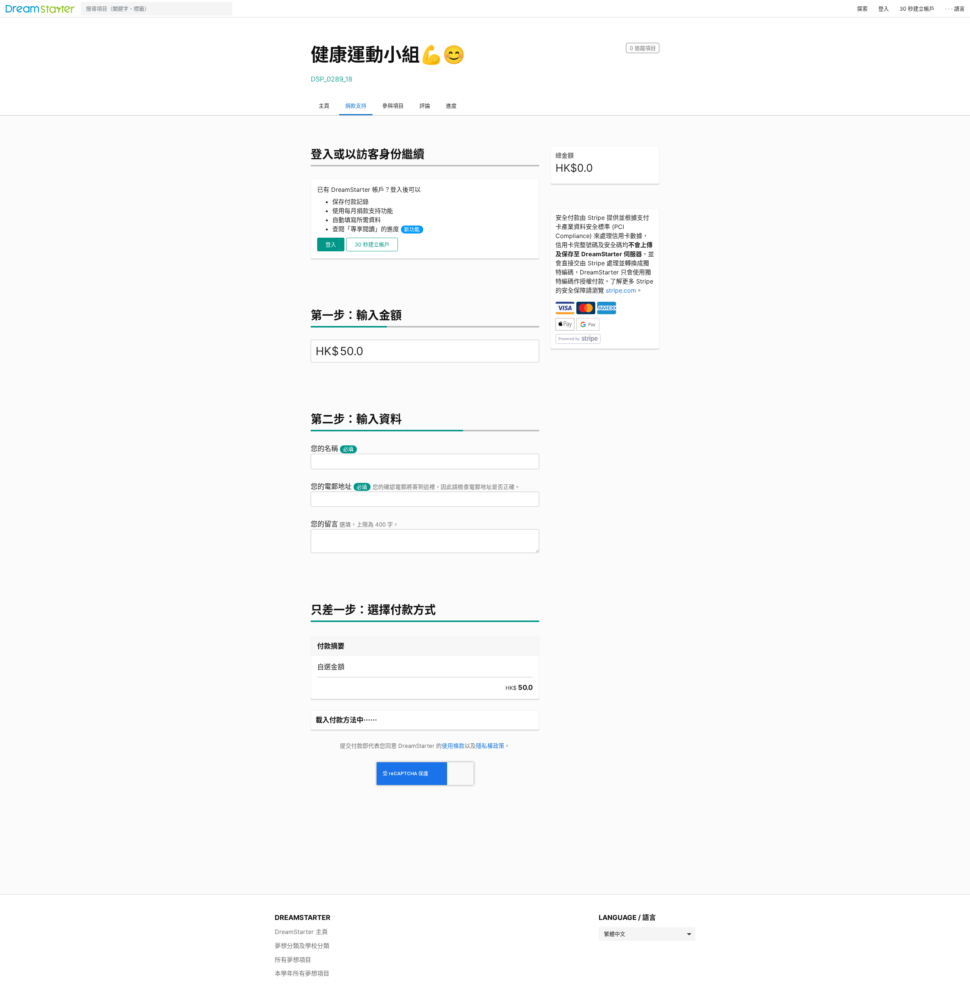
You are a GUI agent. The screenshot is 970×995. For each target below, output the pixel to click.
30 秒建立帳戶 (917, 8)
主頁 (324, 105)
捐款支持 (355, 105)
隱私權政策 (490, 746)
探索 (862, 8)
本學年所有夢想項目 (302, 973)
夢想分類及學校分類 (302, 946)
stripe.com (621, 290)
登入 (883, 8)
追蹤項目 (643, 48)
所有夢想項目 (293, 960)
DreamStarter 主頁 (301, 931)
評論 (424, 105)
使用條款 (453, 746)
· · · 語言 (955, 8)
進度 (451, 105)
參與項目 (393, 105)
